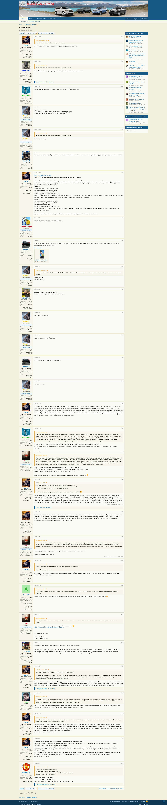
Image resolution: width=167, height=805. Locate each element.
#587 (122, 428)
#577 (122, 172)
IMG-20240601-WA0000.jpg (43, 260)
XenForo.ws (38, 804)
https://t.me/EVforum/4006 (42, 175)
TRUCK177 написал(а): (41, 669)
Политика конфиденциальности (130, 801)
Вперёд (51, 33)
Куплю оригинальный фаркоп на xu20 (135, 77)
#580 (122, 266)
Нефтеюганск (28, 778)
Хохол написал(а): (40, 717)
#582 (122, 312)
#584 (122, 357)
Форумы (23, 19)
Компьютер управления (136, 99)
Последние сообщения (134, 33)
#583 (122, 335)
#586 (122, 403)
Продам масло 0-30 (135, 103)
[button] (46, 18)
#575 (122, 129)
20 (36, 33)
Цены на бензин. (134, 50)
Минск (30, 51)
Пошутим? (132, 61)
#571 (122, 36)
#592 (122, 560)
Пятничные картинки (135, 46)
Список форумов (23, 21)
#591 (122, 537)
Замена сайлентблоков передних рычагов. (136, 41)
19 (33, 33)
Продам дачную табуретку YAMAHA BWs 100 (137, 94)
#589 (122, 479)
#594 (122, 614)
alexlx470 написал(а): (41, 270)
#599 (122, 738)
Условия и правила (115, 801)
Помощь (142, 801)
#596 (122, 666)
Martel (22, 30)
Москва (30, 235)
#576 (122, 152)
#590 (122, 512)
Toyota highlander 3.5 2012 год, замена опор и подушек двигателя (137, 108)
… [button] (28, 33)
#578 (122, 218)
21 (38, 33)
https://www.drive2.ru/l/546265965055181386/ (49, 628)
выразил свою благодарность (45, 82)
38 (46, 33)
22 (41, 33)
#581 (122, 289)
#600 (122, 763)
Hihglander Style (25, 801)
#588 (122, 452)
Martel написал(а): (40, 65)
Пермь (30, 76)
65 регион (29, 101)
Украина (30, 708)
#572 (122, 61)
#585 (122, 381)
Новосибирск (28, 600)
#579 (122, 240)
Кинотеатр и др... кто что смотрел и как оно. (136, 66)
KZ (31, 167)
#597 (122, 693)
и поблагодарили (44, 507)
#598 (122, 713)
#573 (122, 86)
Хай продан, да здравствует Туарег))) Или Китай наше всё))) (137, 55)
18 (30, 33)
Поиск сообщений (35, 21)
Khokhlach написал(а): (41, 40)
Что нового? (41, 19)
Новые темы (130, 73)
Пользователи (52, 19)
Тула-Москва (29, 124)
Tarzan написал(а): (40, 482)
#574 (122, 107)
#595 (122, 642)
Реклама (31, 19)
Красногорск (29, 469)
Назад (22, 33)
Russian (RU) (35, 801)
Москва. (30, 255)
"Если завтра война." (135, 36)
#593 (122, 585)
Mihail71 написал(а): (41, 767)
